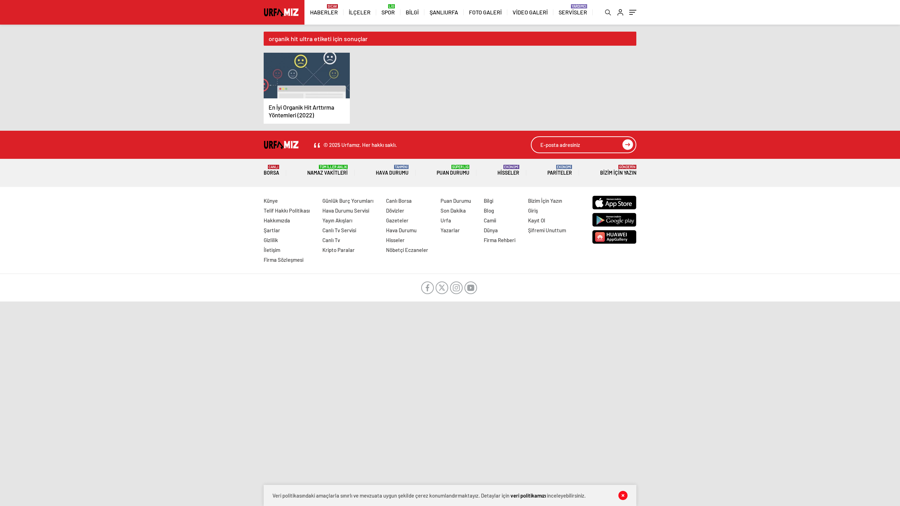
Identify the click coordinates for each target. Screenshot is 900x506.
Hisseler (508, 170)
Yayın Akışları (337, 220)
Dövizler (395, 210)
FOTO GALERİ (485, 12)
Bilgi (488, 200)
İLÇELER (360, 12)
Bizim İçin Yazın (618, 170)
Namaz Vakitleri (327, 170)
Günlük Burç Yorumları (347, 200)
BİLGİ (412, 12)
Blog (489, 210)
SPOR (388, 12)
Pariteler (559, 170)
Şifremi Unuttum (547, 230)
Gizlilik (271, 240)
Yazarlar (450, 230)
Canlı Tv (331, 240)
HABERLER (324, 12)
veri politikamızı (528, 495)
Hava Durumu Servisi (345, 210)
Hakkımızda (277, 220)
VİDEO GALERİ (530, 12)
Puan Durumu (453, 170)
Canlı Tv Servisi (339, 230)
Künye (271, 200)
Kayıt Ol (536, 220)
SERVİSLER (573, 12)
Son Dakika (453, 210)
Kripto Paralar (338, 250)
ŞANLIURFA (444, 12)
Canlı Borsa (399, 200)
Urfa (446, 220)
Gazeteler (397, 220)
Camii (490, 220)
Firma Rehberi (499, 240)
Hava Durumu (392, 170)
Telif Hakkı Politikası (287, 210)
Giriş (533, 210)
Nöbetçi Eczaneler (407, 250)
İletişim (272, 250)
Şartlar (272, 230)
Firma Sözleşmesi (283, 260)
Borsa (271, 170)
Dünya (491, 230)
